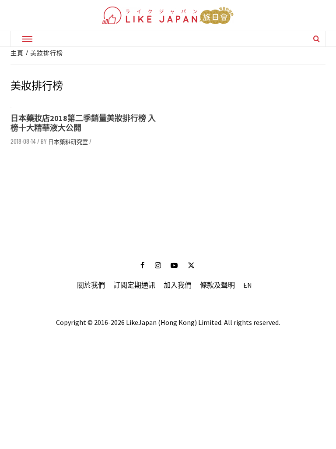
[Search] (316, 38)
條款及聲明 (217, 285)
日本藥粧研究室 (68, 141)
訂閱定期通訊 (134, 285)
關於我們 (91, 285)
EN (247, 285)
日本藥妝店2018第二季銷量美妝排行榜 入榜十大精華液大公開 (83, 123)
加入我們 (178, 285)
